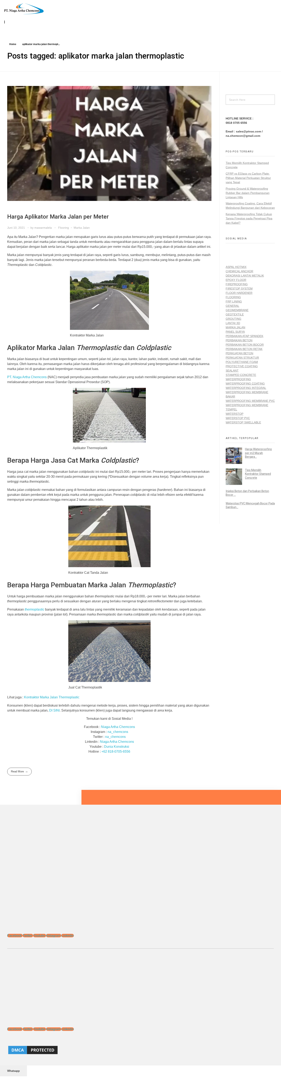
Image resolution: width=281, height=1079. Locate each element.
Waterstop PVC (238, 418)
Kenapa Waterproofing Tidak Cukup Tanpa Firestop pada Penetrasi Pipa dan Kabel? (249, 218)
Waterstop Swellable (243, 422)
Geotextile (235, 314)
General (232, 305)
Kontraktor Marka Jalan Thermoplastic (51, 697)
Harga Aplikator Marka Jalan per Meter (58, 217)
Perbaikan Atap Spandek (244, 336)
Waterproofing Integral (246, 387)
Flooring (63, 227)
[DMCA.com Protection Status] (140, 1050)
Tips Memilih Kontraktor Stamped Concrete (258, 474)
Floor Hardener (239, 292)
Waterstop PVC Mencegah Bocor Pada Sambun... (250, 505)
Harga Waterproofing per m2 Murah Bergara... (258, 453)
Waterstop (234, 413)
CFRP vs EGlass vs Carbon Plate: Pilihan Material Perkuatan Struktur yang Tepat (248, 178)
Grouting (233, 318)
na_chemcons (118, 732)
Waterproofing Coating (245, 383)
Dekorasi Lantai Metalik (245, 275)
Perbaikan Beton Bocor (245, 344)
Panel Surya (235, 331)
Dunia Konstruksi (116, 746)
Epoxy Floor (236, 280)
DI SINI (54, 710)
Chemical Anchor (239, 271)
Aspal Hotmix (236, 267)
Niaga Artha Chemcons (118, 727)
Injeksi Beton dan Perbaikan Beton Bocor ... (247, 493)
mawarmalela (43, 227)
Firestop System (239, 288)
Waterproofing (238, 379)
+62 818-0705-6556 (115, 751)
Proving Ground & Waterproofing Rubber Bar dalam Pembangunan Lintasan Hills (247, 193)
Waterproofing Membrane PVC (250, 400)
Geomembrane (237, 310)
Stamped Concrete (241, 375)
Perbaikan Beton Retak (244, 349)
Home (12, 44)
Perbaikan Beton (239, 340)
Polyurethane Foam (242, 362)
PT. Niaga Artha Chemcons (27, 377)
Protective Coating (242, 366)
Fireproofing (237, 284)
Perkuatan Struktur (242, 357)
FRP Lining (234, 301)
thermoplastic (34, 609)
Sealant (232, 370)
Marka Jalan (82, 227)
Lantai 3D (233, 323)
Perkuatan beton (239, 353)
